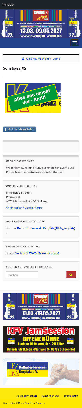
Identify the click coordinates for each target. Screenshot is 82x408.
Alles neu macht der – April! (43, 58)
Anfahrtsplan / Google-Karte (24, 207)
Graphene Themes (35, 403)
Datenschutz (50, 395)
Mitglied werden (27, 395)
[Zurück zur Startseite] (41, 23)
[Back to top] (73, 399)
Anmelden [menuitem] (8, 4)
